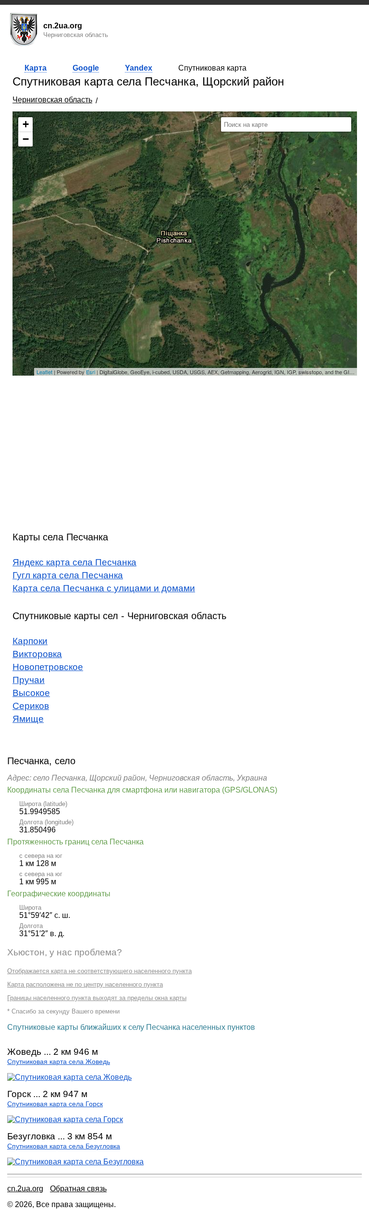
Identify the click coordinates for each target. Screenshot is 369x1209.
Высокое (31, 693)
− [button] (26, 139)
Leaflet (44, 372)
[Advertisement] (184, 450)
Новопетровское (47, 667)
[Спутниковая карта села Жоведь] (69, 1077)
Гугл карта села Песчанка (67, 575)
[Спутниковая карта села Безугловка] (75, 1162)
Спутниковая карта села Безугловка (63, 1146)
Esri (90, 372)
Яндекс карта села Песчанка (74, 562)
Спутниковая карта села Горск (55, 1104)
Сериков (30, 706)
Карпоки (30, 641)
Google (86, 68)
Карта (36, 68)
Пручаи (28, 680)
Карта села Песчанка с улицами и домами (103, 588)
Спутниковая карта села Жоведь (58, 1061)
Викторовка (37, 654)
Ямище (28, 719)
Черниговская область (52, 100)
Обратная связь (78, 1189)
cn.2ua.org (25, 1189)
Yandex (138, 68)
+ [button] (26, 124)
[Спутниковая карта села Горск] (65, 1119)
